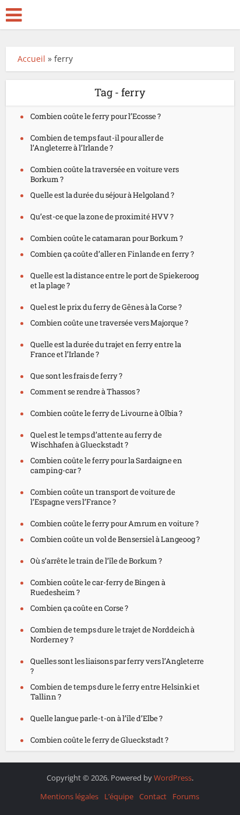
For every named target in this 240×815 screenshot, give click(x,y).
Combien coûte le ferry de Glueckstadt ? (99, 739)
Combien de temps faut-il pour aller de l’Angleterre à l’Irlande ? (97, 142)
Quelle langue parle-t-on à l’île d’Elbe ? (96, 718)
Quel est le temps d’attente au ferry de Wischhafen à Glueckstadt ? (96, 439)
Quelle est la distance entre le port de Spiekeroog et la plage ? (114, 280)
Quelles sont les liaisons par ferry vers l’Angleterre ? (117, 666)
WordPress (173, 777)
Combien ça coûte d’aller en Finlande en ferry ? (112, 254)
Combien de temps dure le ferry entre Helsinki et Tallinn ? (115, 691)
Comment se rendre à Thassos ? (85, 391)
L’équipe (118, 796)
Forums (185, 796)
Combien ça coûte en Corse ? (79, 608)
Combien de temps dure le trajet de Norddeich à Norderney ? (112, 634)
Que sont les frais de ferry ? (76, 375)
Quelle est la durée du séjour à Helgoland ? (102, 195)
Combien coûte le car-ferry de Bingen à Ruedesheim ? (97, 587)
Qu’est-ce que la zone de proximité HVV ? (102, 216)
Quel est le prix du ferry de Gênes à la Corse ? (106, 307)
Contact (153, 796)
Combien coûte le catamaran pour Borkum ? (106, 238)
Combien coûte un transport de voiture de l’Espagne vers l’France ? (102, 497)
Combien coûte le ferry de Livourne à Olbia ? (106, 413)
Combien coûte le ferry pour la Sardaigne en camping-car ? (106, 465)
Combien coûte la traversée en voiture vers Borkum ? (104, 174)
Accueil (31, 58)
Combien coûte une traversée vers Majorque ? (109, 322)
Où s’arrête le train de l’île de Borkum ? (96, 560)
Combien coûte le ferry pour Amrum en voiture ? (114, 523)
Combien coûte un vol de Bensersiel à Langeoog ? (115, 539)
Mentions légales (69, 796)
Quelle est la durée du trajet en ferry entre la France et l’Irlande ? (105, 349)
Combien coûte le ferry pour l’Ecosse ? (95, 116)
